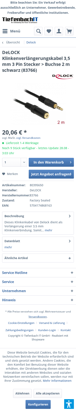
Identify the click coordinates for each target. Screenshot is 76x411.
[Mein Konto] (59, 31)
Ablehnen (22, 393)
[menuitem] (11, 31)
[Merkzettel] (48, 31)
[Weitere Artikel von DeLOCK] (63, 77)
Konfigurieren (38, 404)
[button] (69, 404)
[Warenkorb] (69, 31)
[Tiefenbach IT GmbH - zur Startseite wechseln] (20, 21)
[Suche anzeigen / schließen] (38, 31)
